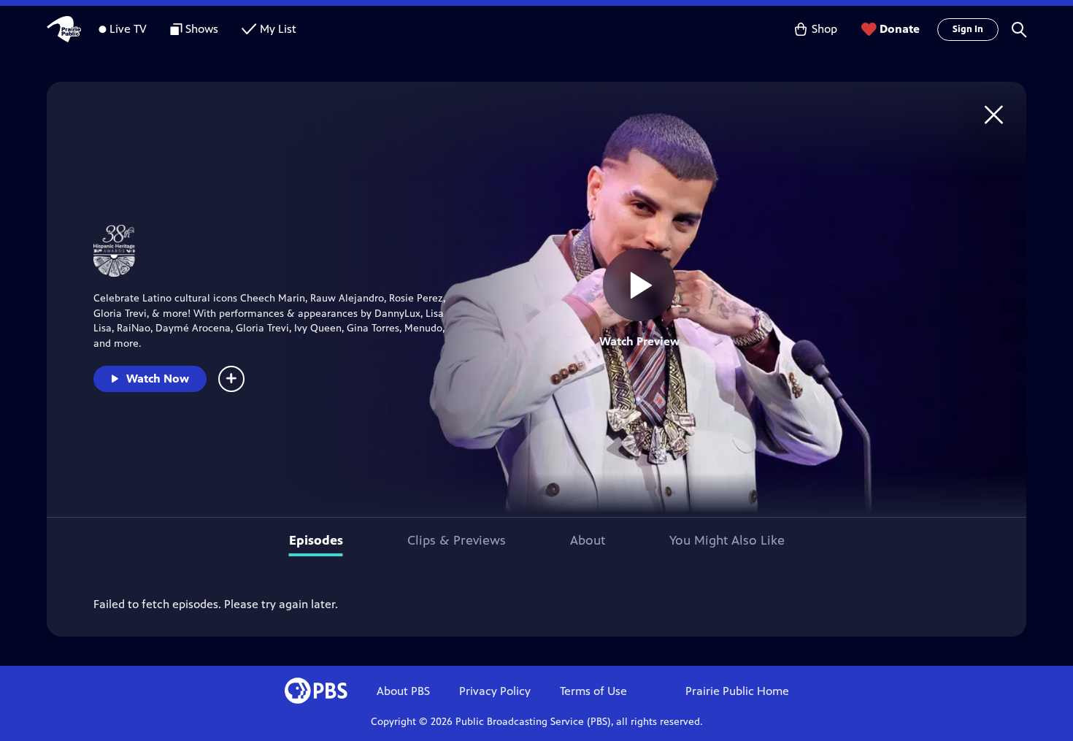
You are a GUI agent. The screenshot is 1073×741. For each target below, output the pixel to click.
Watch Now (157, 378)
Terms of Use (593, 691)
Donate (900, 29)
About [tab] (587, 540)
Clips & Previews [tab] (456, 540)
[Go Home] (994, 114)
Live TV (128, 29)
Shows (201, 29)
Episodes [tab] (316, 540)
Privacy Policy (495, 691)
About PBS (403, 691)
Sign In (968, 29)
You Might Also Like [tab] (727, 540)
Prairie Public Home (737, 691)
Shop (824, 29)
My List (278, 29)
